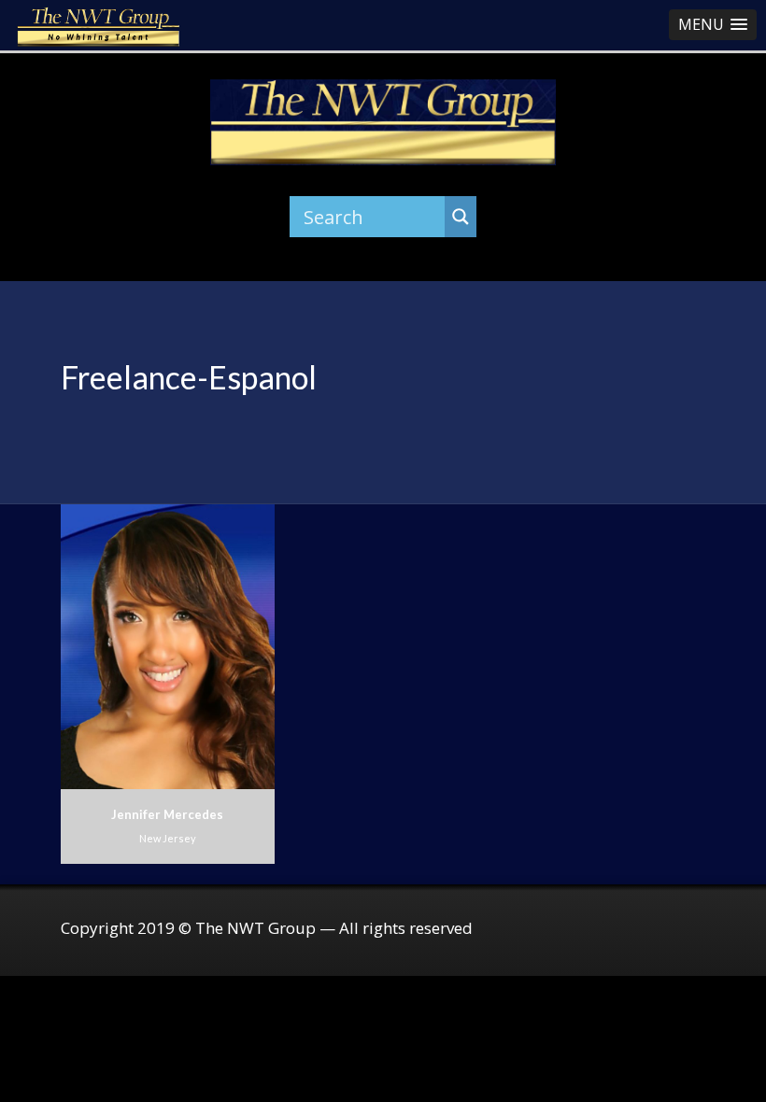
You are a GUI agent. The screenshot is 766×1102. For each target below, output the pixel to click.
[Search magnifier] (460, 216)
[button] (713, 24)
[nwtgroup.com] (383, 122)
